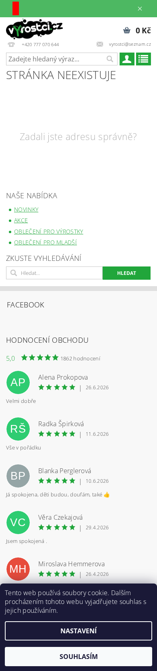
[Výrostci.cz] (34, 27)
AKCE (21, 220)
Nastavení (78, 630)
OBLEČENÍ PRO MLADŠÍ (45, 242)
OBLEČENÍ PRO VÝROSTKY (48, 231)
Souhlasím (79, 656)
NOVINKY (26, 209)
